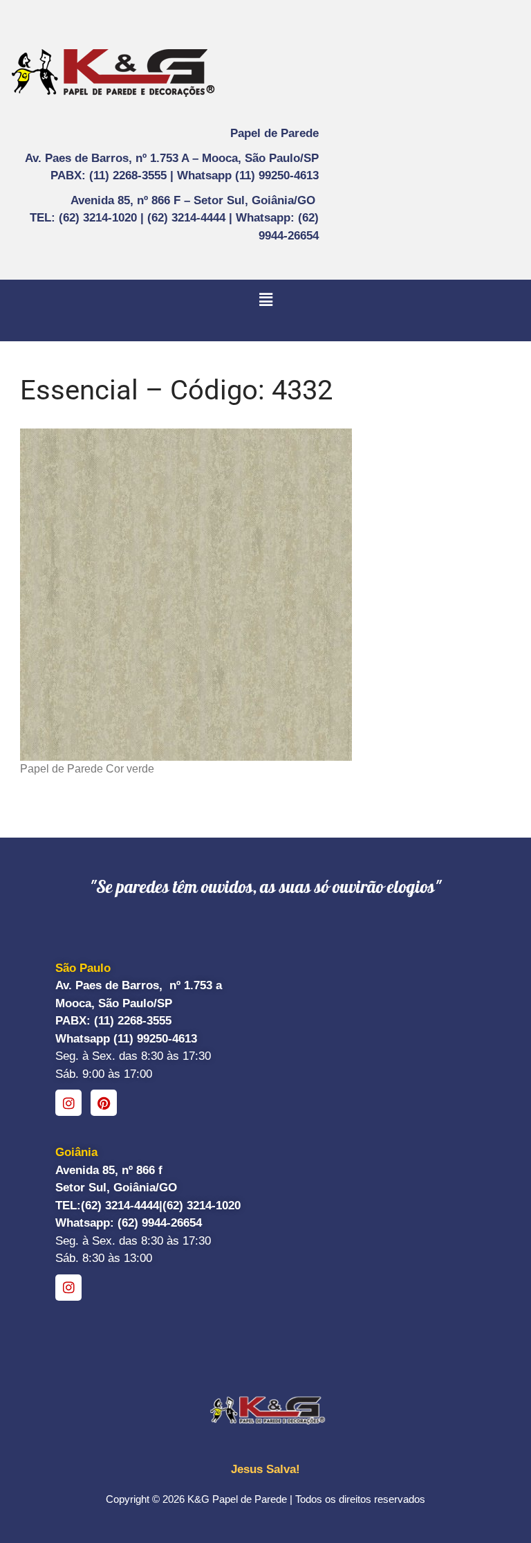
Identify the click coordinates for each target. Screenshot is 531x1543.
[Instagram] (68, 1103)
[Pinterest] (104, 1103)
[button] (265, 300)
